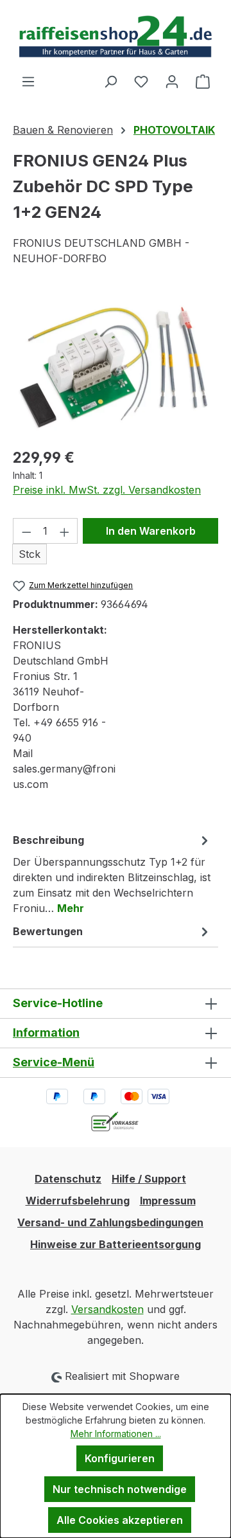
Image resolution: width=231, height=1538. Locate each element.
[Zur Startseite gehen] (115, 36)
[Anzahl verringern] (26, 531)
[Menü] (28, 81)
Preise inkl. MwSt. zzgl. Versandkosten (107, 489)
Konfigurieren (120, 1458)
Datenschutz (68, 1178)
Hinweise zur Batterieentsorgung (115, 1244)
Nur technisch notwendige (120, 1489)
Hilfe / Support (149, 1178)
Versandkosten (107, 1309)
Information (46, 1032)
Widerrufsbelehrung (78, 1200)
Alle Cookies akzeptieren (119, 1520)
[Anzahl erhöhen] (64, 531)
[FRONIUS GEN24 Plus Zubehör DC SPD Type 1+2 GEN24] (115, 364)
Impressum (168, 1200)
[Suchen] (110, 81)
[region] (115, 364)
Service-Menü (53, 1062)
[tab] (112, 873)
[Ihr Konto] (172, 81)
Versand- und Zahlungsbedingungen (110, 1222)
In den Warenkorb (151, 530)
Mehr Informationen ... (116, 1433)
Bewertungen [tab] (48, 931)
